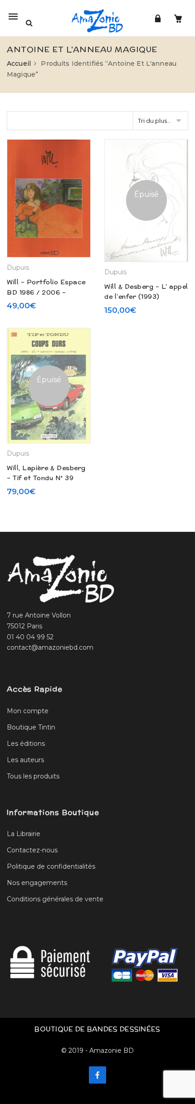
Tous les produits (33, 776)
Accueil (19, 63)
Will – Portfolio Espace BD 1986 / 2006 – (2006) (46, 292)
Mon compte (28, 711)
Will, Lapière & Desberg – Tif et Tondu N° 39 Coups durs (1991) (46, 478)
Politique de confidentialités (51, 866)
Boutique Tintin (31, 727)
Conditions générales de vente (55, 899)
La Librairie (23, 834)
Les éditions (26, 743)
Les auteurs (25, 760)
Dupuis (18, 267)
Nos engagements (37, 883)
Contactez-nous (32, 850)
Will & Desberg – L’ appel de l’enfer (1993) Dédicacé (146, 296)
